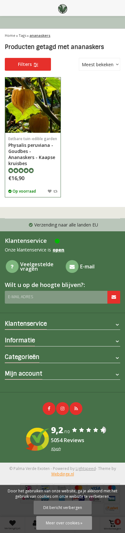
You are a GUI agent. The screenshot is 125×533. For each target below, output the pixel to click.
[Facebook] (49, 408)
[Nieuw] (76, 408)
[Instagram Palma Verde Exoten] (62, 408)
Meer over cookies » (64, 523)
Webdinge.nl (62, 474)
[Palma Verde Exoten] (62, 8)
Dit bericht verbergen (62, 507)
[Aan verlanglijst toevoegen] (50, 191)
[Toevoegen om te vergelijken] (55, 191)
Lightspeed (86, 468)
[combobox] (99, 64)
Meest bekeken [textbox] (97, 64)
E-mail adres (20, 296)
